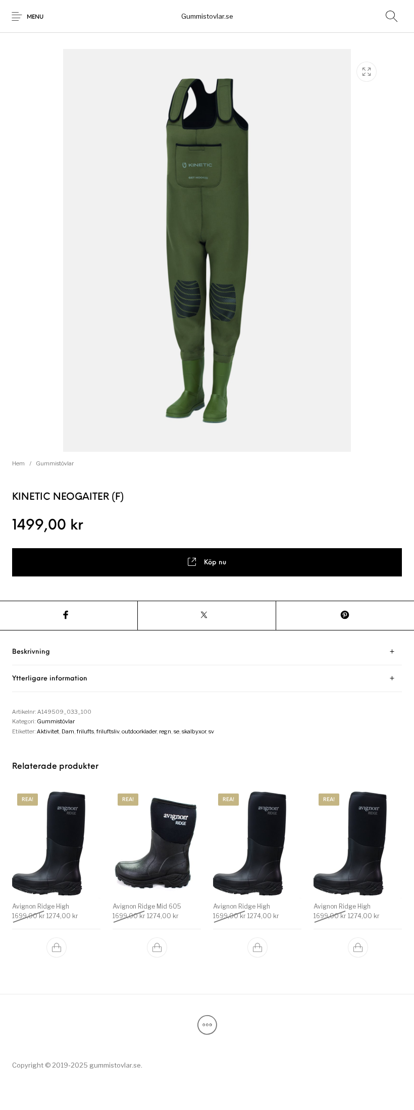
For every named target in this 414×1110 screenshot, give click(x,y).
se (176, 731)
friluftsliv (107, 731)
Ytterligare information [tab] (49, 678)
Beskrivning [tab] (31, 652)
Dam (68, 731)
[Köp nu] (56, 947)
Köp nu (215, 562)
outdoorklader (139, 731)
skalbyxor (194, 731)
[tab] (207, 652)
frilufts (85, 731)
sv (211, 731)
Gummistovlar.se (207, 16)
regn (165, 731)
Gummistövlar (55, 463)
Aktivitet (48, 731)
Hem (18, 463)
